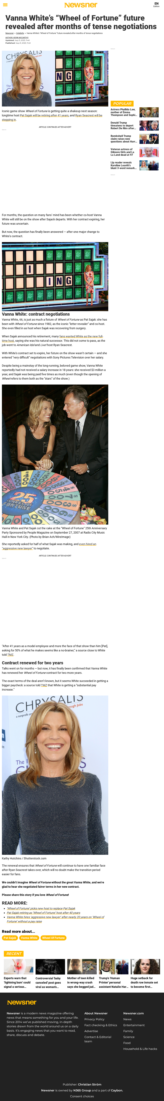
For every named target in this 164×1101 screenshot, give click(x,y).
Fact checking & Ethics (100, 1025)
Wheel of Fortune (53, 938)
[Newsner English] (80, 5)
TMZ (10, 654)
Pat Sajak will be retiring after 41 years (44, 115)
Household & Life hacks (140, 1049)
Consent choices (82, 1096)
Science (129, 1037)
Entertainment (134, 1025)
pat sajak (10, 938)
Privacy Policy (94, 1019)
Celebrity (20, 33)
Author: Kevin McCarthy (17, 38)
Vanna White (29, 938)
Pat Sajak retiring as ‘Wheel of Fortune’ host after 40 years (43, 912)
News (127, 1019)
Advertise (91, 1031)
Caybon (116, 1090)
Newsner (9, 33)
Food (127, 1043)
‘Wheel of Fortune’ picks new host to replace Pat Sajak (41, 908)
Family (128, 1031)
